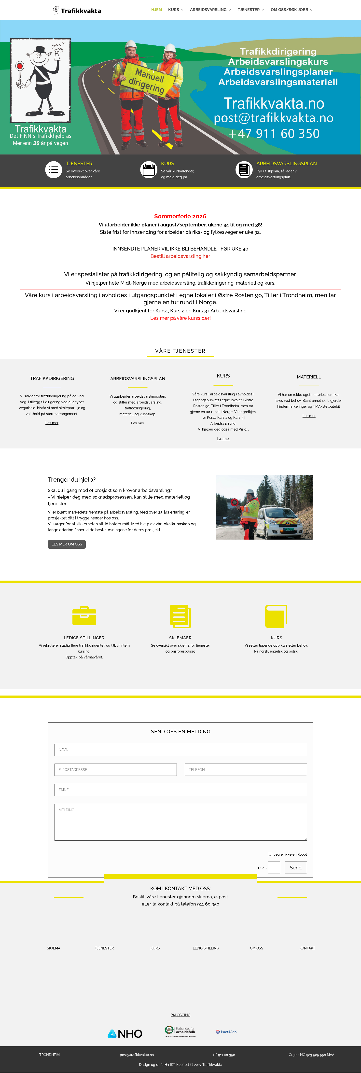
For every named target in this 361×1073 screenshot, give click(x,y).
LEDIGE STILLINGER (84, 638)
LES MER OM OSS (67, 544)
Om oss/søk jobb (289, 10)
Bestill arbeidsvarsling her (180, 256)
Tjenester (249, 10)
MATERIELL (309, 376)
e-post (221, 896)
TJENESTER (79, 164)
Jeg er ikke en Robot (290, 854)
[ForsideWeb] (180, 153)
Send (296, 868)
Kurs (173, 10)
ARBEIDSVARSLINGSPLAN (286, 164)
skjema (204, 896)
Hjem (156, 10)
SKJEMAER (180, 638)
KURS (167, 164)
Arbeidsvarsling (208, 10)
